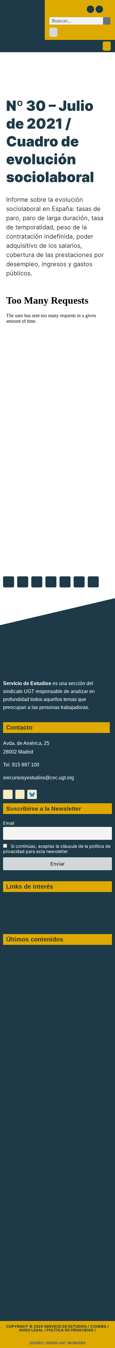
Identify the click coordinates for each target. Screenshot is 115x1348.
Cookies (98, 1326)
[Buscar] (106, 21)
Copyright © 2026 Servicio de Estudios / (48, 1326)
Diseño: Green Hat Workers (57, 1343)
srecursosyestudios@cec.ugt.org (38, 777)
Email (8, 823)
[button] (53, 32)
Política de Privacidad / (71, 1330)
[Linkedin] (99, 9)
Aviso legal (31, 1330)
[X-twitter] (8, 794)
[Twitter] (90, 9)
